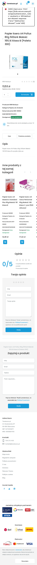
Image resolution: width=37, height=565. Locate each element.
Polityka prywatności (9, 461)
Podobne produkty (24, 136)
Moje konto (6, 454)
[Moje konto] (21, 3)
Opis (9, 136)
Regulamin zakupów (8, 458)
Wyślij (18, 406)
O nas (4, 464)
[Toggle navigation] (33, 3)
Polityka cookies (7, 474)
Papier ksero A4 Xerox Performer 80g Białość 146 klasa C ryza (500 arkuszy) (26, 202)
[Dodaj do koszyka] (5, 242)
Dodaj (18, 330)
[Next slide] (30, 172)
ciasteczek (18, 550)
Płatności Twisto (7, 471)
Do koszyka (25, 94)
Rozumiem (25, 561)
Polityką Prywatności (21, 322)
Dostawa (5, 468)
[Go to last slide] (25, 172)
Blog (3, 478)
